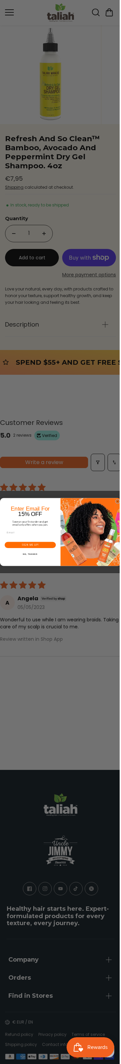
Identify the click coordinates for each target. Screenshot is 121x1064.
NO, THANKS (28, 554)
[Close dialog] (116, 501)
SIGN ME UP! (28, 545)
